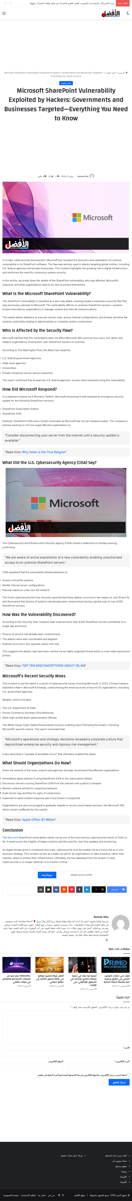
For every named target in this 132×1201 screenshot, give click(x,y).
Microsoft (13, 837)
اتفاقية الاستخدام (28, 1195)
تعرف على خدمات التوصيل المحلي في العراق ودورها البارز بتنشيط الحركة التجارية (117, 979)
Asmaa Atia (82, 176)
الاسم (126, 1047)
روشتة (124, 1171)
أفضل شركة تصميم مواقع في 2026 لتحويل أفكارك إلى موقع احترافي (50, 979)
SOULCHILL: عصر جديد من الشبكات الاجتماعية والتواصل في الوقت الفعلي (16, 979)
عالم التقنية (111, 72)
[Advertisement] (66, 45)
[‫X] (106, 940)
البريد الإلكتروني (122, 1061)
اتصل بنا (42, 1195)
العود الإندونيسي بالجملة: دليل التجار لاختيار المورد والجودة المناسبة (84, 3)
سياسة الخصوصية (11, 1195)
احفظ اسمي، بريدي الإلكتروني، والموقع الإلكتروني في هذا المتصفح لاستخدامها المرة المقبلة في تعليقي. (82, 1075)
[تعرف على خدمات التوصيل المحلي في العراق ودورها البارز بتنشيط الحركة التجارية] (115, 965)
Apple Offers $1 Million (38, 820)
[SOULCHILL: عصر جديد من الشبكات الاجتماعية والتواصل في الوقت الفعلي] (16, 965)
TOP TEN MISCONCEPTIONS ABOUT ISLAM (53, 665)
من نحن (51, 1195)
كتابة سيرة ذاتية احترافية (116, 1155)
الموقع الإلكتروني (55, 1061)
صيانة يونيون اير (119, 1161)
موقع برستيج (121, 1166)
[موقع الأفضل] (111, 13)
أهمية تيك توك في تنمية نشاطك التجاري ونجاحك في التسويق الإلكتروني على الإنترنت (83, 980)
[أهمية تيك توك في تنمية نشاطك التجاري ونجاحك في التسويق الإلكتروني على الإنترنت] (82, 965)
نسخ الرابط (47, 875)
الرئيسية (122, 72)
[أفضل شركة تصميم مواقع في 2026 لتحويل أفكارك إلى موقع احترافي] (49, 965)
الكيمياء (123, 1176)
